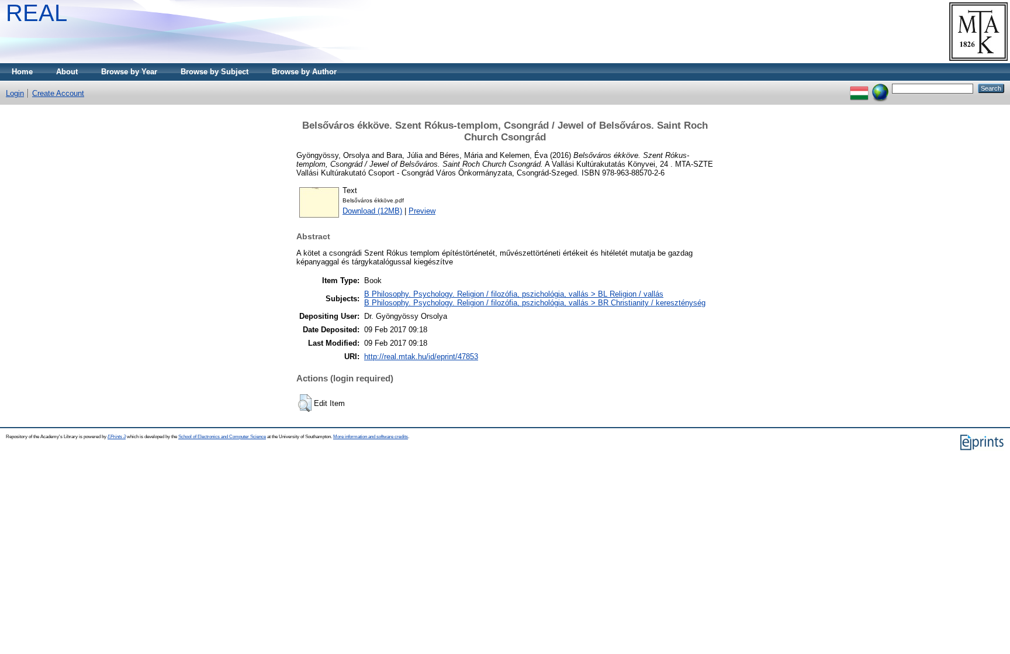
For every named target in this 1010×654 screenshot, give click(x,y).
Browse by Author (304, 71)
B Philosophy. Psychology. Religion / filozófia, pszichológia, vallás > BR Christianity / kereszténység (534, 302)
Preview (422, 210)
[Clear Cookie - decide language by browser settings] (880, 88)
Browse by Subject (214, 71)
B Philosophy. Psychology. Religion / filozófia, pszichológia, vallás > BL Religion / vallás (513, 294)
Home (22, 71)
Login (15, 93)
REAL (36, 13)
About (67, 71)
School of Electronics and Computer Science (222, 436)
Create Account (58, 93)
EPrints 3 (117, 436)
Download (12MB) (372, 210)
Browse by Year (129, 71)
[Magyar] (859, 88)
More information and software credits (370, 436)
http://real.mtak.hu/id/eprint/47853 (421, 356)
